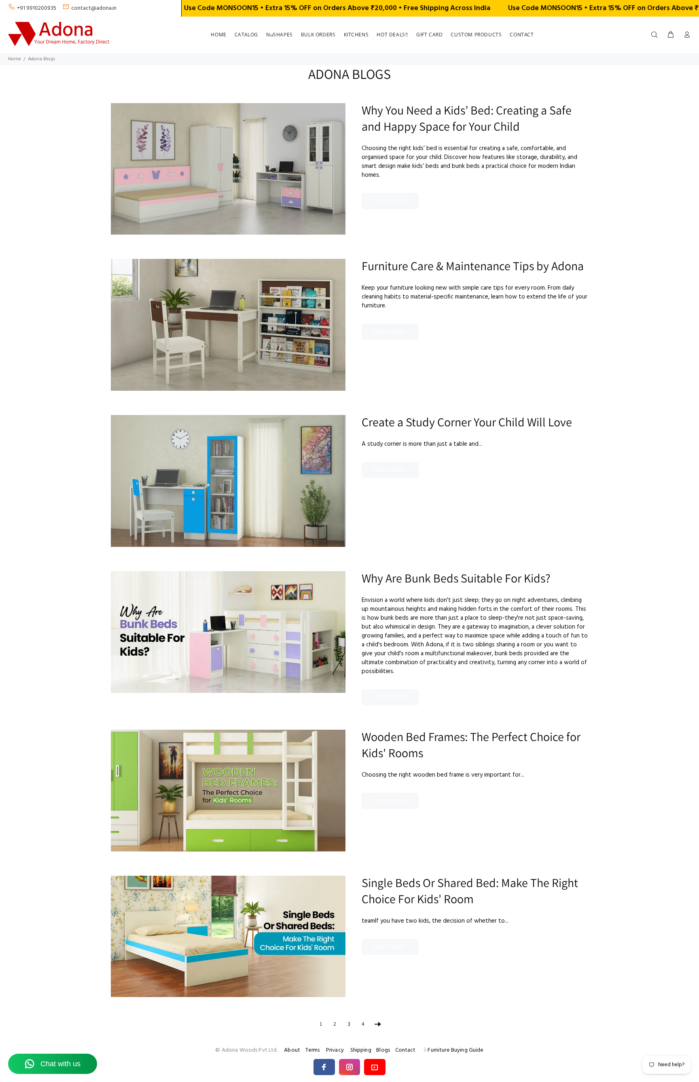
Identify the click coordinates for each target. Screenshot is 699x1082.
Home (14, 59)
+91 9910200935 (36, 8)
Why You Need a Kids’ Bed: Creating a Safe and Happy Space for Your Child (467, 118)
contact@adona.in (93, 8)
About (292, 1050)
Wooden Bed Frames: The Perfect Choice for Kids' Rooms (471, 744)
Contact (405, 1050)
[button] (324, 1067)
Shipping (360, 1050)
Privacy (335, 1050)
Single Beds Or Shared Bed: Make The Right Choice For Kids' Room (470, 890)
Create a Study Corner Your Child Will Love (467, 422)
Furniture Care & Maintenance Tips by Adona (473, 266)
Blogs (383, 1050)
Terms (312, 1050)
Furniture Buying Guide (455, 1050)
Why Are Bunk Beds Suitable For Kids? (456, 578)
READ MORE (390, 201)
